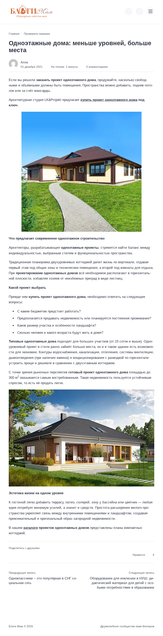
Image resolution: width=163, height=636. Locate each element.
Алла (24, 62)
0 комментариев (97, 66)
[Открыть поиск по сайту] (139, 11)
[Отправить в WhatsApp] (32, 555)
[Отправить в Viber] (25, 555)
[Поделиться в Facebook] (11, 555)
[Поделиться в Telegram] (18, 555)
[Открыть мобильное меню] (150, 11)
